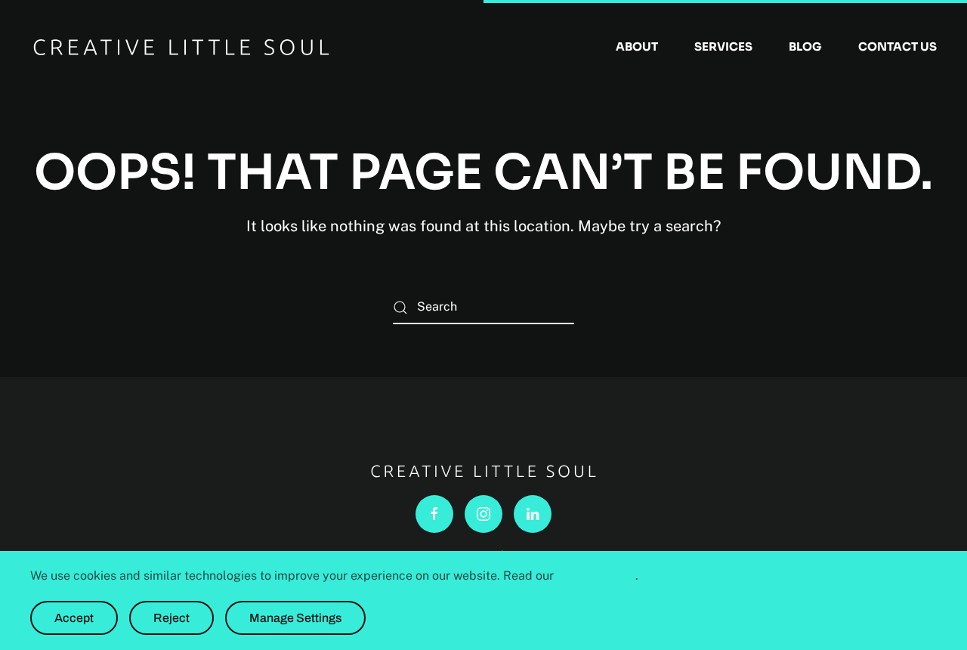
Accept (74, 617)
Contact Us (897, 46)
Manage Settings (295, 617)
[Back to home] (181, 47)
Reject (171, 617)
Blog (805, 46)
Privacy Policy (596, 575)
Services (723, 46)
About (637, 46)
